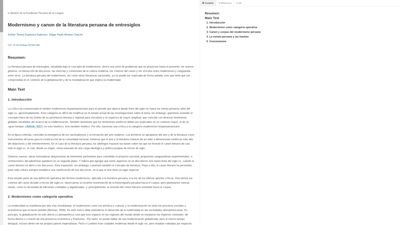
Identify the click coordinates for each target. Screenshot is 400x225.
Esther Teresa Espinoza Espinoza (27, 34)
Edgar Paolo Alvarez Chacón (66, 34)
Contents (209, 3)
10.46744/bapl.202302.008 (26, 45)
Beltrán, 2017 (34, 126)
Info (239, 3)
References (226, 3)
